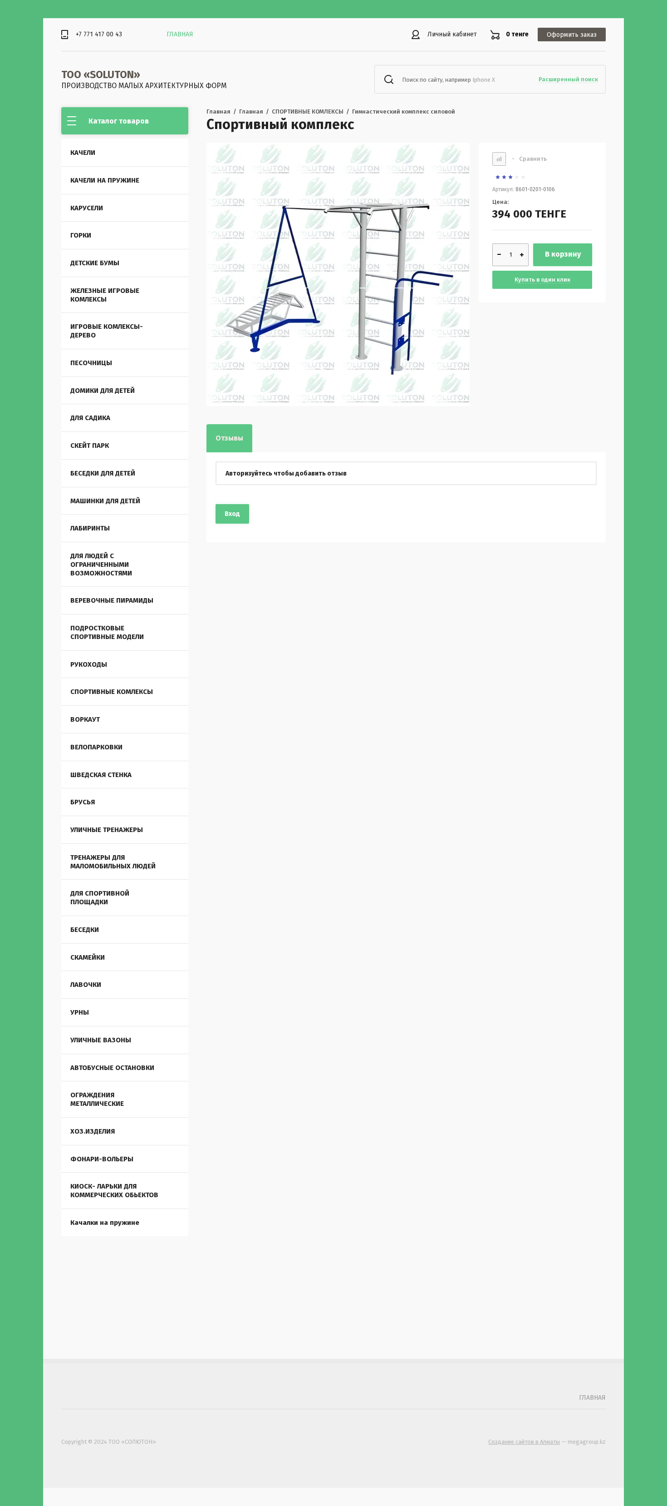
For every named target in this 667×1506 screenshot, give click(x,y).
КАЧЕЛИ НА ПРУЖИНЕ (104, 180)
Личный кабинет (452, 34)
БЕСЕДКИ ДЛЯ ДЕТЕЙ (102, 473)
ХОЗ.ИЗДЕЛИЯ (92, 1131)
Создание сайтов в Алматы (524, 1441)
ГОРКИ (80, 235)
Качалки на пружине (104, 1223)
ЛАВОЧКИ (85, 985)
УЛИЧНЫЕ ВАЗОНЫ (100, 1040)
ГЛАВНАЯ (180, 34)
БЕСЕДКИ (84, 930)
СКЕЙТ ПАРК (89, 445)
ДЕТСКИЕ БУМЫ (94, 263)
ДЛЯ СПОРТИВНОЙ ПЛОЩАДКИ (99, 897)
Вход (232, 514)
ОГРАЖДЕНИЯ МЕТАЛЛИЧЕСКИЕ (97, 1099)
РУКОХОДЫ (88, 664)
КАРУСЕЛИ (86, 208)
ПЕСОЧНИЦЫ (91, 363)
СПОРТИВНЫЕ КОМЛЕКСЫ (111, 692)
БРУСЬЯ (82, 802)
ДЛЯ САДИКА (90, 418)
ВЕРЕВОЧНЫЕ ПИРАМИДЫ (111, 600)
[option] (338, 274)
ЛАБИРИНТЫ (90, 528)
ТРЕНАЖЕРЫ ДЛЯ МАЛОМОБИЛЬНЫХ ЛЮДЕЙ (113, 861)
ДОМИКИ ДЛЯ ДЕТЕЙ (102, 390)
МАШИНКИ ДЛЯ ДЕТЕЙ (105, 501)
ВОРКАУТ (85, 719)
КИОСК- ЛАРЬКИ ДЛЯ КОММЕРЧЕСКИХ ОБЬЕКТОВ (114, 1190)
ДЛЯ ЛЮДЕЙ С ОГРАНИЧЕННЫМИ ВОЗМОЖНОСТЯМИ (101, 564)
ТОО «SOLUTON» (100, 74)
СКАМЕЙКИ (87, 957)
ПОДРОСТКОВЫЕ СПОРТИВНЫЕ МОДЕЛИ (107, 632)
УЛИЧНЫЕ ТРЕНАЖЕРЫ (106, 830)
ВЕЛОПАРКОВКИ (96, 747)
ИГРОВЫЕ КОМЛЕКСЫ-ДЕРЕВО (106, 330)
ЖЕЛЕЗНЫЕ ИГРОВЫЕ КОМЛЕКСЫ (104, 295)
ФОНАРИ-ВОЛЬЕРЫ (101, 1159)
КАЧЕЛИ (82, 153)
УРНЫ (79, 1012)
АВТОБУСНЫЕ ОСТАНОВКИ (112, 1068)
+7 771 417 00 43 (99, 34)
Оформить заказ (572, 35)
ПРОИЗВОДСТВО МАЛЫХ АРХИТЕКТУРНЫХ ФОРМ (144, 85)
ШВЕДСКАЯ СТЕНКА (101, 775)
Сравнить (529, 158)
